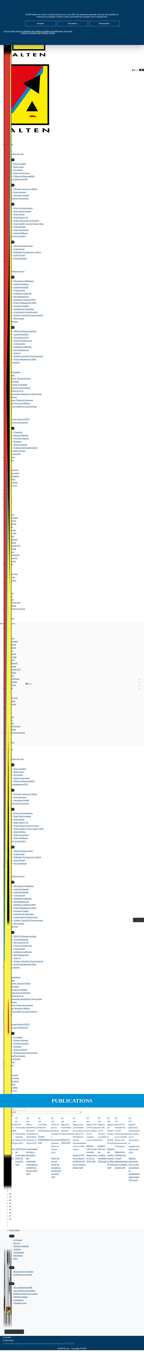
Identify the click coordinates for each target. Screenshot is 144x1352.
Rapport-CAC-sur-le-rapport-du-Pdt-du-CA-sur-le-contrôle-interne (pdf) (79, 1161)
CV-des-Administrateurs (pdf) (44, 1140)
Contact (138, 920)
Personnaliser (104, 23)
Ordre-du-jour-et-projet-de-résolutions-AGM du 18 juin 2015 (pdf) (56, 1168)
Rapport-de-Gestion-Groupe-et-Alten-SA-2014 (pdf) (111, 1158)
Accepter (40, 23)
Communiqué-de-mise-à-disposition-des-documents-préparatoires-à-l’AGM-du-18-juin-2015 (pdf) (32, 1161)
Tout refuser (72, 23)
